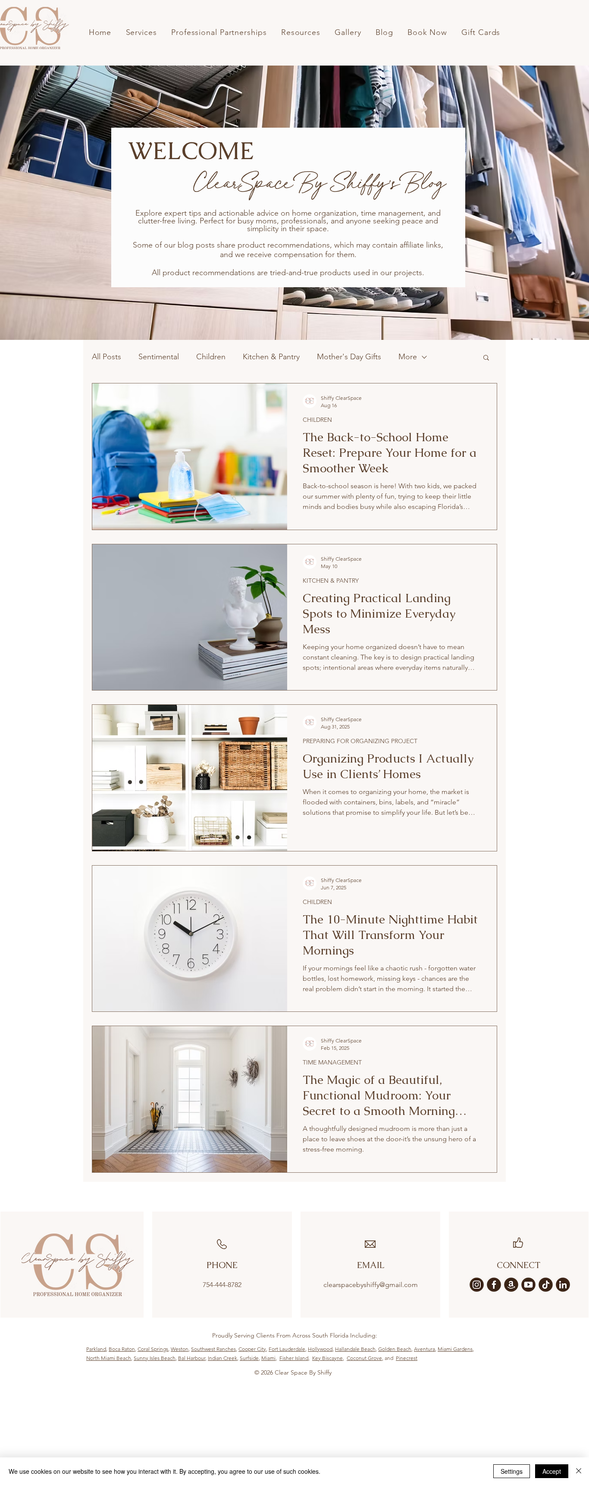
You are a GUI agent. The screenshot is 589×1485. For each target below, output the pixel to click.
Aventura (424, 1349)
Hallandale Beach (355, 1349)
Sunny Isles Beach (154, 1358)
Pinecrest (406, 1358)
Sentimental (158, 356)
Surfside (249, 1358)
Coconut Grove (364, 1358)
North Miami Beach (108, 1358)
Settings (512, 1471)
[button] (486, 358)
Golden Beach (394, 1349)
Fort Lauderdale (287, 1349)
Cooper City (252, 1349)
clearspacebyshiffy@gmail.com (370, 1285)
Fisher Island (293, 1358)
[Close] (578, 1471)
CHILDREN (317, 420)
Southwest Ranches (213, 1349)
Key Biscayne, (328, 1358)
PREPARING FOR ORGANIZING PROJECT (360, 741)
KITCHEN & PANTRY (331, 580)
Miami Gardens (455, 1349)
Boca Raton (122, 1349)
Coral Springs (153, 1349)
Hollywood (320, 1349)
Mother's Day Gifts (349, 356)
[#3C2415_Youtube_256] (528, 1285)
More (407, 356)
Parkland (96, 1349)
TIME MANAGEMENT (332, 1062)
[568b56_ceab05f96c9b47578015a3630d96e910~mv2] (511, 1285)
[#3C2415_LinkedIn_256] (563, 1285)
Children (211, 356)
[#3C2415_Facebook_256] (494, 1285)
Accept (551, 1471)
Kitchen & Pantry (271, 356)
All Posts (106, 356)
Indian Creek (222, 1358)
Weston (179, 1349)
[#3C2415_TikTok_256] (546, 1285)
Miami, (269, 1358)
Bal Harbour (191, 1358)
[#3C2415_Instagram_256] (477, 1285)
